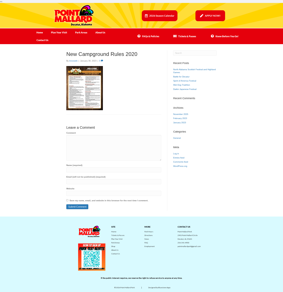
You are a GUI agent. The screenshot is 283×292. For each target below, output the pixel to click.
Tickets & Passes (118, 235)
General (177, 138)
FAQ (146, 243)
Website (70, 188)
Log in (176, 153)
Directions (148, 235)
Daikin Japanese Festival (184, 89)
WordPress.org (180, 166)
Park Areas (81, 32)
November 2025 (180, 114)
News (146, 239)
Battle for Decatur (181, 76)
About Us (100, 32)
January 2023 (179, 122)
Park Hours (148, 232)
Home (39, 32)
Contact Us (42, 40)
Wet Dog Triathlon (181, 85)
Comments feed (180, 162)
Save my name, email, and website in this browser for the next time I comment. (109, 200)
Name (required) (74, 165)
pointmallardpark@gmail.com (189, 246)
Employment (149, 246)
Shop (113, 246)
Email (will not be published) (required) (86, 177)
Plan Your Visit (59, 32)
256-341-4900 (183, 243)
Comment (71, 133)
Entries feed (178, 158)
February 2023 (180, 118)
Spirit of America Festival (184, 81)
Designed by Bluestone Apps (159, 287)
